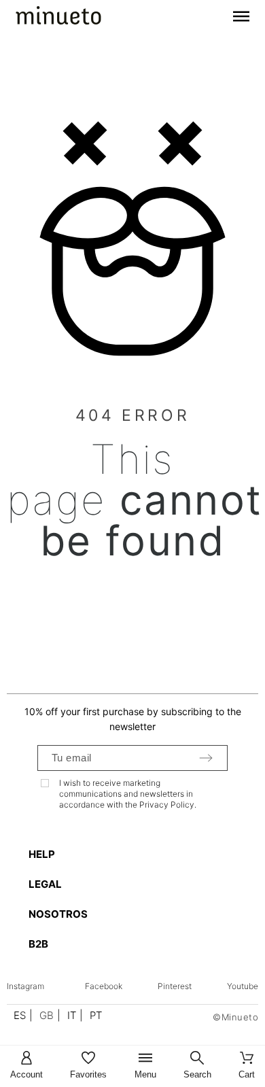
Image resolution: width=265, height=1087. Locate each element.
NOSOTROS (58, 914)
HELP (42, 854)
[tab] (139, 854)
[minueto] (58, 17)
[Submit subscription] (206, 758)
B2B (38, 943)
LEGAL (45, 884)
